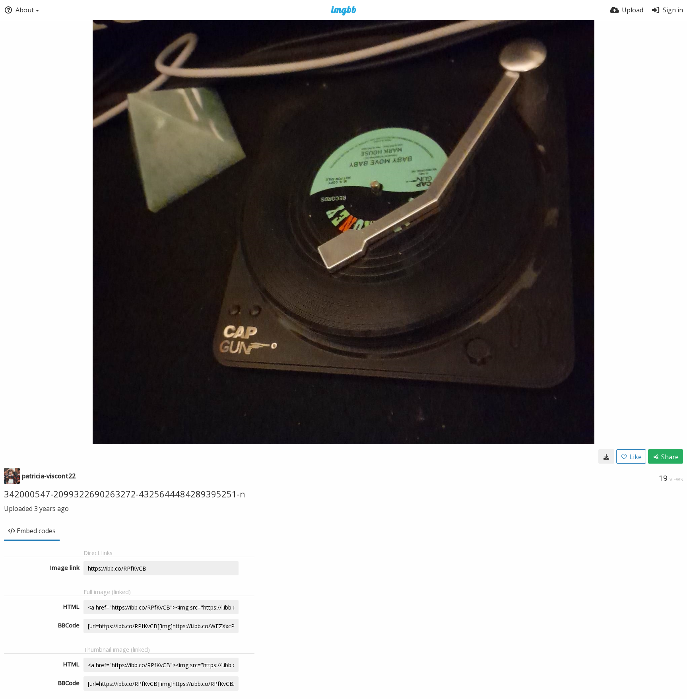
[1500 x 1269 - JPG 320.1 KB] (606, 456)
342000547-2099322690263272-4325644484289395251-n (124, 494)
